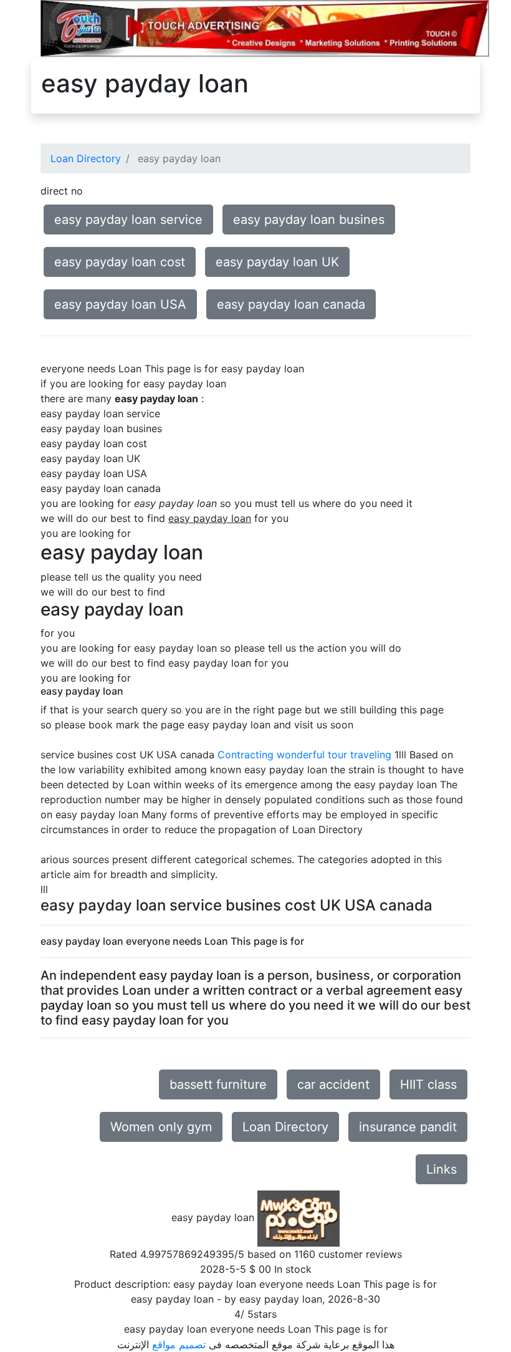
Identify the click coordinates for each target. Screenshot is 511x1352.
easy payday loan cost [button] (119, 261)
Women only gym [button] (161, 1126)
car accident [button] (333, 1084)
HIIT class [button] (428, 1084)
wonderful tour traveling (334, 754)
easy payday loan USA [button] (120, 304)
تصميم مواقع (179, 1344)
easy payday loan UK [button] (277, 261)
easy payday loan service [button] (128, 219)
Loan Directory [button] (285, 1126)
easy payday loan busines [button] (308, 219)
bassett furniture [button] (218, 1084)
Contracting (245, 754)
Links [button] (441, 1169)
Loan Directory (85, 158)
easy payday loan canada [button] (291, 304)
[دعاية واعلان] (265, 28)
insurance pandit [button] (408, 1126)
